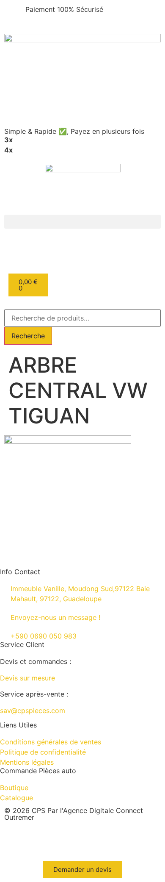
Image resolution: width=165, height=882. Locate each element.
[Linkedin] (14, 839)
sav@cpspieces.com (32, 710)
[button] (82, 222)
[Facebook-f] (61, 839)
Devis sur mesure (27, 678)
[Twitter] (84, 839)
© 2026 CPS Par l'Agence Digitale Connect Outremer (73, 813)
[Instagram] (38, 839)
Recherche (28, 336)
